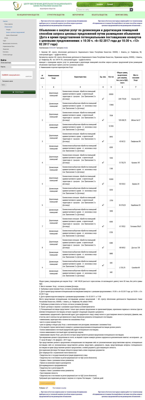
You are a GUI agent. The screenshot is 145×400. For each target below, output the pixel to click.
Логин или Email (6, 63)
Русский (110, 4)
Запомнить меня (7, 81)
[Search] (131, 9)
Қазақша (100, 4)
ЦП (47, 388)
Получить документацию (47, 383)
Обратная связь (121, 15)
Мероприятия (78, 15)
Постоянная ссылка (59, 388)
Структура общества (55, 15)
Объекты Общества (99, 15)
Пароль (3, 67)
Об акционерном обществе (28, 15)
